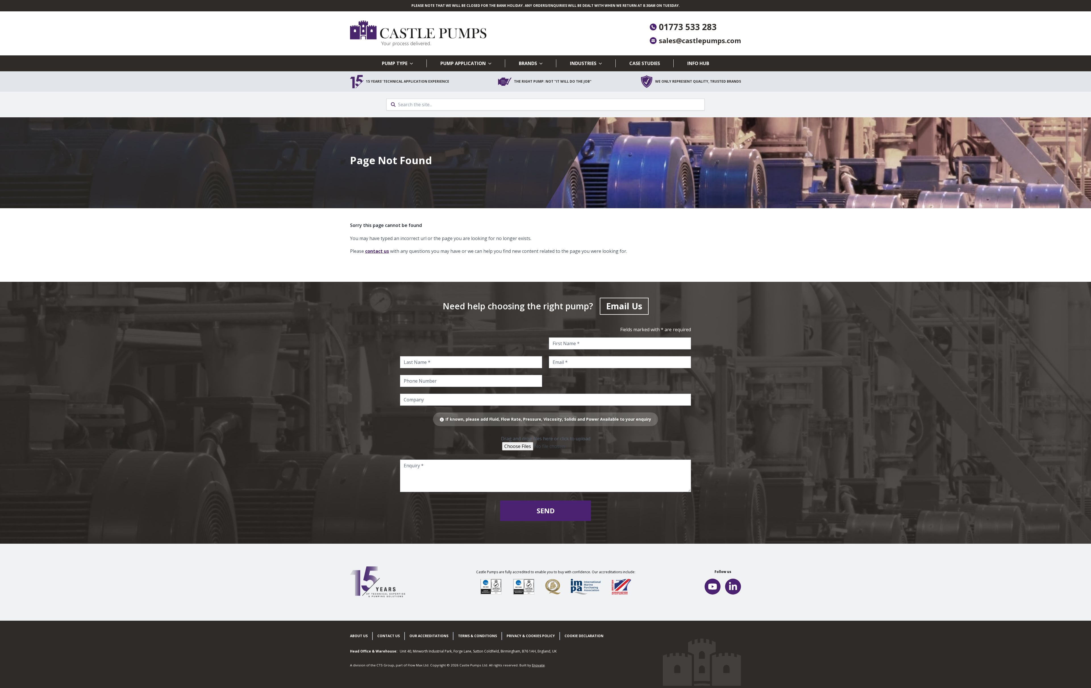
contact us (377, 251)
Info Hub (698, 63)
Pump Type (394, 63)
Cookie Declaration (584, 635)
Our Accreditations (428, 635)
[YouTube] (713, 587)
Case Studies (644, 63)
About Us (359, 635)
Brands (528, 63)
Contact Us (388, 635)
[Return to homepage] (448, 33)
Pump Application (463, 63)
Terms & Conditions (477, 635)
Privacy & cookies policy (531, 635)
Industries (583, 63)
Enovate (538, 665)
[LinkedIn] (733, 587)
